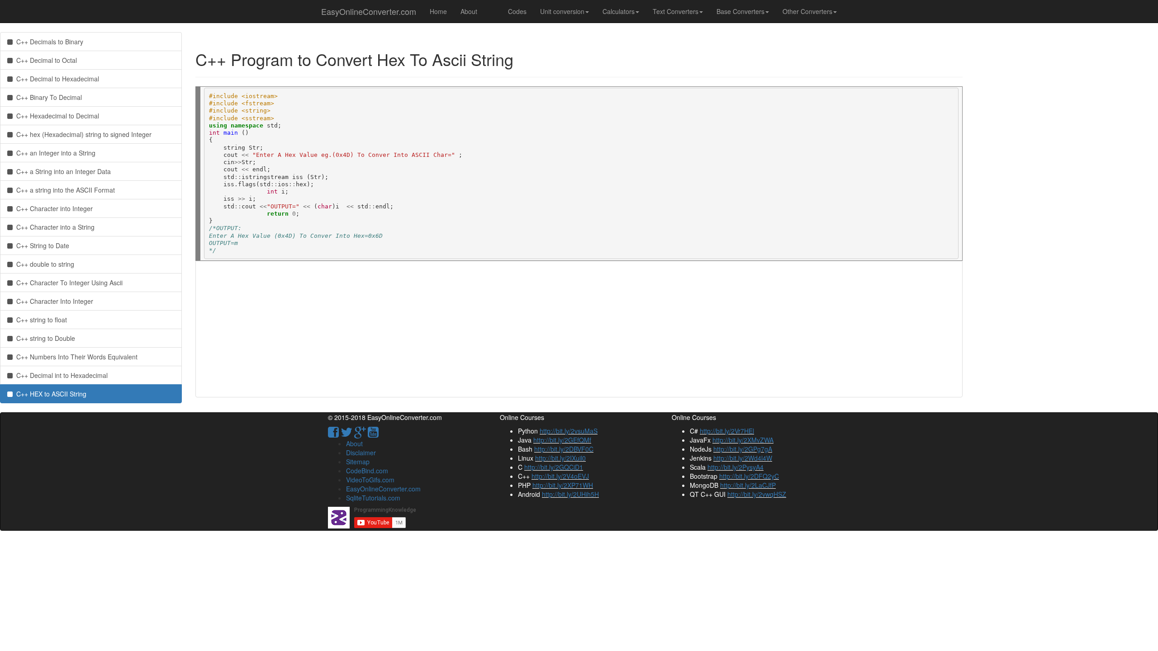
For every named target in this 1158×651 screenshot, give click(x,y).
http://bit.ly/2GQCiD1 (553, 467)
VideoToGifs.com (370, 479)
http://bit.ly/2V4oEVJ (560, 476)
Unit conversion (562, 11)
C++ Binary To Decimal (47, 97)
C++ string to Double (44, 338)
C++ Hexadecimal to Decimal (56, 115)
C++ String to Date (41, 245)
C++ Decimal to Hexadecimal (56, 78)
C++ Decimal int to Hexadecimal (60, 375)
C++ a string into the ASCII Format (64, 189)
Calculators (619, 11)
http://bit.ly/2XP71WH (562, 485)
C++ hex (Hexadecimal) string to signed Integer (82, 134)
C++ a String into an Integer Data (62, 171)
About (468, 11)
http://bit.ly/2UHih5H (570, 494)
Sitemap (358, 461)
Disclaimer (361, 452)
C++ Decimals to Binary (48, 41)
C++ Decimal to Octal (45, 60)
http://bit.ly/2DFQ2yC (749, 476)
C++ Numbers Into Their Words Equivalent (75, 356)
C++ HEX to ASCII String (49, 393)
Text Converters (675, 11)
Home (438, 11)
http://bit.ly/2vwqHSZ (756, 494)
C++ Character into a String (54, 226)
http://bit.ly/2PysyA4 (735, 467)
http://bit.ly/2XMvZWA (743, 439)
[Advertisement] (474, 329)
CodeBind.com (367, 470)
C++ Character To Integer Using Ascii (68, 282)
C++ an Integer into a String (54, 152)
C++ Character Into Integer (53, 301)
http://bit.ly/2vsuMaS (569, 430)
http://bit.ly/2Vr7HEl (727, 430)
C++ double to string (43, 264)
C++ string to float (40, 319)
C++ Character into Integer (53, 208)
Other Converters (807, 11)
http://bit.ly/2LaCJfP (748, 485)
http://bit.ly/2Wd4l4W (742, 457)
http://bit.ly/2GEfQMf (562, 439)
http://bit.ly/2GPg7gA (742, 448)
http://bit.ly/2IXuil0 (560, 457)
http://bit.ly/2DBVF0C (563, 448)
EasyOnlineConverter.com (368, 11)
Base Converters (740, 11)
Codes (517, 11)
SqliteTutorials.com (373, 497)
